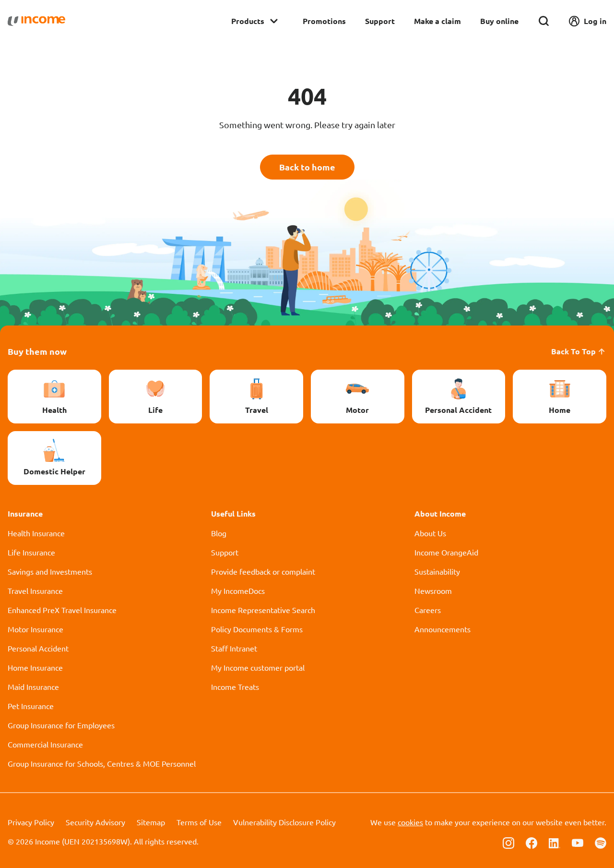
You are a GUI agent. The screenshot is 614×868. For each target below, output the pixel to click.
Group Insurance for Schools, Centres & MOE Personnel (102, 763)
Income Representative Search (263, 610)
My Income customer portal (258, 667)
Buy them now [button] (37, 351)
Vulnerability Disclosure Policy (284, 822)
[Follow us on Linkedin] (554, 842)
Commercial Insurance (45, 744)
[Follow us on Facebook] (531, 842)
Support (380, 21)
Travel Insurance (35, 590)
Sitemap (151, 822)
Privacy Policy (31, 822)
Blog (218, 533)
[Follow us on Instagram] (508, 842)
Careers (427, 610)
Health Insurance (36, 533)
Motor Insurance (35, 629)
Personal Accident (38, 648)
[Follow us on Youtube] (577, 842)
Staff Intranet (234, 648)
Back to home (307, 166)
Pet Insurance (31, 706)
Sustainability (437, 571)
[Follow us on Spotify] (600, 842)
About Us (430, 533)
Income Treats (235, 686)
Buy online (499, 21)
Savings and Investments (50, 571)
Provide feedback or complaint (263, 571)
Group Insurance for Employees (61, 725)
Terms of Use (199, 822)
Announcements (442, 629)
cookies (410, 822)
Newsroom (433, 590)
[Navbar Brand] (36, 21)
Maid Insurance (33, 686)
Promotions (324, 21)
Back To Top (573, 351)
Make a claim (437, 21)
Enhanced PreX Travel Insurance (62, 610)
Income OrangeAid (446, 552)
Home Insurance (35, 667)
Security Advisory (95, 822)
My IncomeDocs (238, 590)
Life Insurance (31, 552)
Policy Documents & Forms (257, 629)
